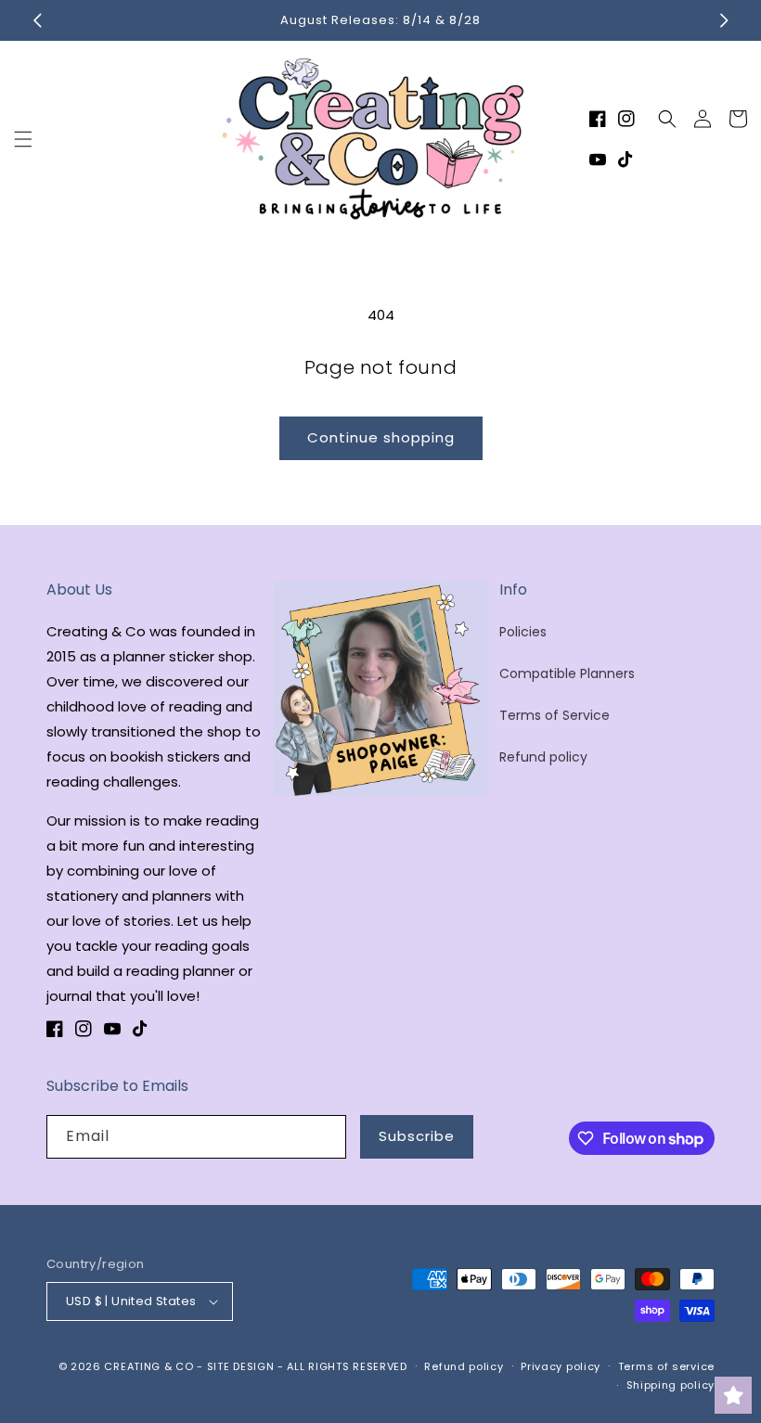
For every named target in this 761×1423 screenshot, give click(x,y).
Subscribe (417, 1136)
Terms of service (666, 1366)
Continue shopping (381, 437)
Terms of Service (554, 715)
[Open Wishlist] (733, 1395)
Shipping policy (671, 1385)
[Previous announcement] (37, 20)
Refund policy (543, 757)
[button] (23, 139)
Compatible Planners (567, 673)
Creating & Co (148, 1366)
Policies (523, 631)
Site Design (241, 1366)
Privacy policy (560, 1366)
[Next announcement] (723, 20)
